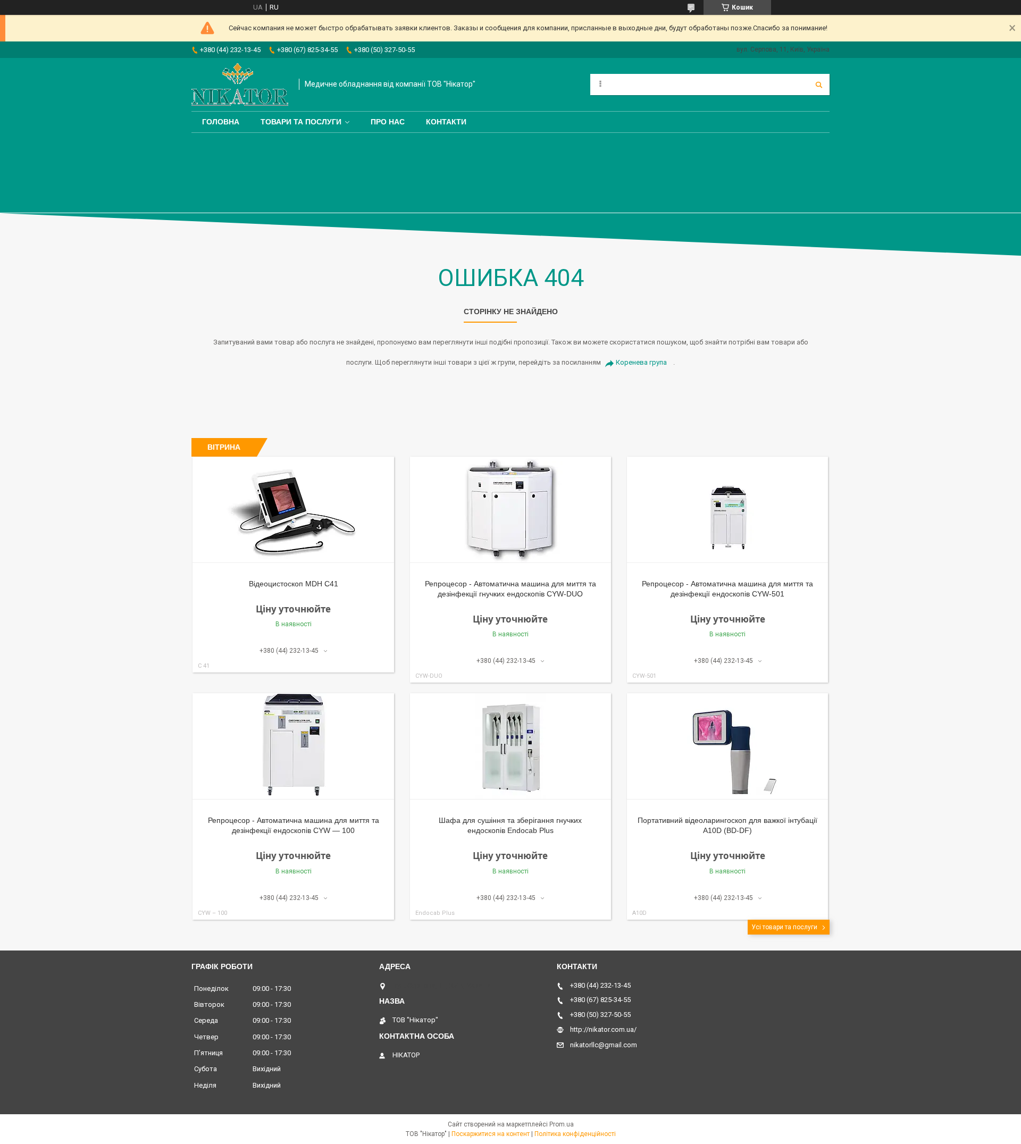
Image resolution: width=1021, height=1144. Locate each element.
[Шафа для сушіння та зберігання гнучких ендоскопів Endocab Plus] (511, 746)
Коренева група (641, 362)
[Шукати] (819, 84)
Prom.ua (561, 1124)
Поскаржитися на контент (490, 1134)
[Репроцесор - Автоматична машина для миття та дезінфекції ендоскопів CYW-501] (727, 510)
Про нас (388, 121)
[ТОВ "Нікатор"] (239, 84)
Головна (220, 121)
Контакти (446, 121)
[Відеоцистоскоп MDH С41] (293, 510)
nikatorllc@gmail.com (603, 1045)
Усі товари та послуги (784, 927)
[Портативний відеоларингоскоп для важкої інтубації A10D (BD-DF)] (727, 746)
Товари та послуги (301, 121)
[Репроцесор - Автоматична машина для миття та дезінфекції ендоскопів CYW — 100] (293, 746)
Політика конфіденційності (575, 1134)
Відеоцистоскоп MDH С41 (293, 583)
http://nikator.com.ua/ (603, 1029)
